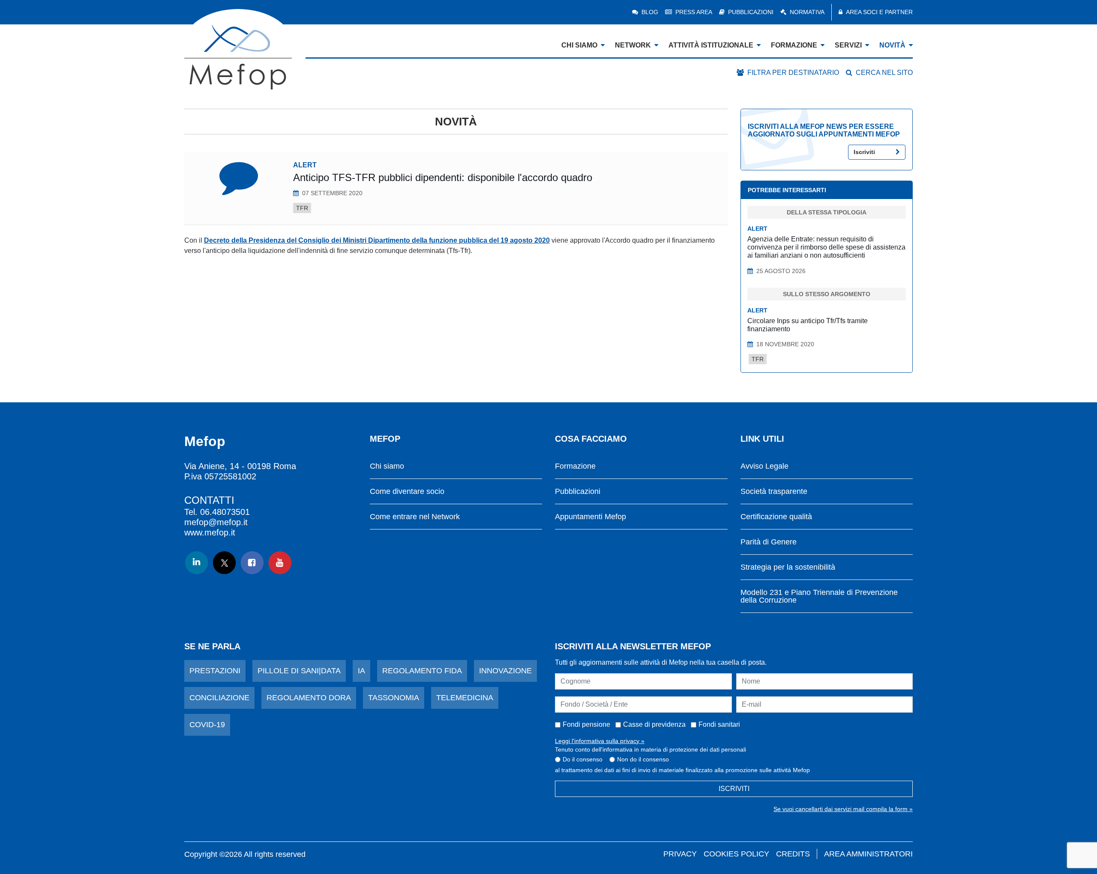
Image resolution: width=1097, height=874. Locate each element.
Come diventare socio (407, 492)
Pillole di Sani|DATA (299, 670)
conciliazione (219, 697)
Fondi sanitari (719, 724)
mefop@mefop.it (216, 522)
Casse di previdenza (654, 724)
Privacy (680, 854)
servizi (848, 45)
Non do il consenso (643, 759)
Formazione (575, 466)
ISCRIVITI (734, 788)
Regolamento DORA (309, 697)
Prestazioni (214, 670)
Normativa (807, 12)
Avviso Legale (764, 466)
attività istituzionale (710, 45)
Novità (456, 121)
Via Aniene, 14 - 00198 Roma (240, 466)
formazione (794, 45)
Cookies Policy (736, 854)
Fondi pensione (586, 724)
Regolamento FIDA (422, 670)
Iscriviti (864, 152)
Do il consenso (582, 759)
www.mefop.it (209, 532)
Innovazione (505, 670)
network (633, 45)
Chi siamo (387, 466)
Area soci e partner (879, 12)
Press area (693, 12)
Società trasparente (773, 492)
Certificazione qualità (776, 517)
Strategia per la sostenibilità (787, 567)
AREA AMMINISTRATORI (868, 854)
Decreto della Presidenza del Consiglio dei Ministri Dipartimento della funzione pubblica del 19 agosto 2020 (377, 240)
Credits (793, 854)
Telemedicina (464, 697)
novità (892, 45)
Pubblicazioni (750, 12)
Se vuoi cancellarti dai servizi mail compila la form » (843, 809)
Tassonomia (393, 697)
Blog (649, 12)
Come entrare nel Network (415, 517)
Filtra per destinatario (793, 72)
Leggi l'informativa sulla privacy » (599, 740)
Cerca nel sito (884, 72)
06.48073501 (225, 512)
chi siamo (579, 45)
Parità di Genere (768, 542)
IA (361, 670)
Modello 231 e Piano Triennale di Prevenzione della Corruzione (819, 596)
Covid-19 (207, 724)
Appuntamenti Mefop (590, 517)
